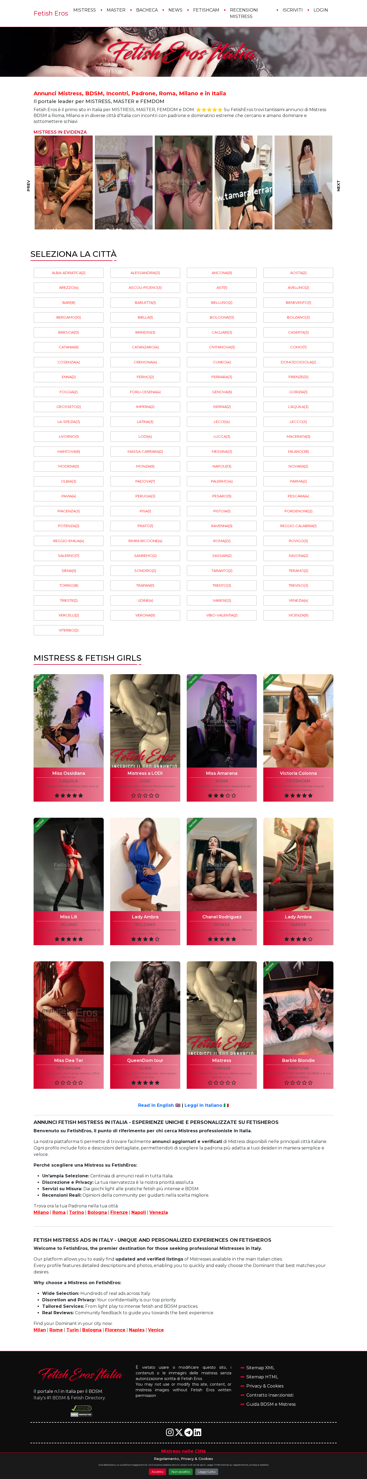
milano (68, 925)
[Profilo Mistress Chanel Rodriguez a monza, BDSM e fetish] (222, 864)
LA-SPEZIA (68, 421)
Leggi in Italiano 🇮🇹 (207, 1105)
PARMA (298, 481)
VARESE (222, 600)
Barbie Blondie (298, 1060)
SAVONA (298, 555)
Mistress (84, 10)
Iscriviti (293, 10)
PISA (145, 511)
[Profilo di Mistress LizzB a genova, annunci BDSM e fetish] (124, 182)
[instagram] (170, 1434)
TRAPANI (145, 585)
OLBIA (68, 481)
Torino (76, 1212)
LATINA (145, 421)
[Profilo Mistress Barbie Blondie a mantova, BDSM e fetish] (298, 1008)
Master (116, 10)
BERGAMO (68, 317)
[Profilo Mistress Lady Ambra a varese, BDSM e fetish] (298, 864)
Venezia (158, 1212)
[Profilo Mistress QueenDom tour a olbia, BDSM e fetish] (145, 1008)
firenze (222, 1068)
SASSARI (222, 555)
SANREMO (145, 555)
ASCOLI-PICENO (145, 287)
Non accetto (180, 1472)
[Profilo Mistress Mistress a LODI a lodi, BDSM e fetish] (145, 721)
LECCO (298, 421)
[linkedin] (197, 1434)
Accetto (157, 1472)
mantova (298, 1068)
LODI (145, 436)
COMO (298, 347)
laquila (69, 781)
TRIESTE (69, 600)
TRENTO (222, 585)
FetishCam (206, 10)
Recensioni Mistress (244, 13)
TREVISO (298, 585)
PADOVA (145, 481)
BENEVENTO (298, 302)
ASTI (222, 287)
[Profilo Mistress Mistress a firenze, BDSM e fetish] (222, 1008)
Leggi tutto (206, 1472)
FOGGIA (69, 392)
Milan (40, 1329)
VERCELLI (69, 615)
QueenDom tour (145, 1060)
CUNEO (222, 362)
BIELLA (145, 317)
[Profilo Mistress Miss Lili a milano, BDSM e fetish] (69, 864)
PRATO (145, 526)
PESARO (221, 496)
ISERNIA (222, 406)
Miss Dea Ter (68, 1060)
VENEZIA (298, 600)
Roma (59, 1212)
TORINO (68, 585)
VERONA (145, 615)
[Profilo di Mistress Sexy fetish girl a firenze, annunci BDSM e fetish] (184, 182)
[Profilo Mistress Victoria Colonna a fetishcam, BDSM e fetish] (298, 721)
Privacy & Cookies (264, 1386)
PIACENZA (68, 511)
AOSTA (298, 273)
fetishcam (298, 781)
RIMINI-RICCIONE (145, 541)
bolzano (145, 925)
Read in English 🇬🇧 (159, 1105)
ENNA (69, 377)
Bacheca (147, 10)
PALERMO (222, 481)
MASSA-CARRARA (145, 451)
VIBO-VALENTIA (222, 615)
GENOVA (222, 392)
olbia (145, 1068)
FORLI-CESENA (145, 392)
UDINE (145, 600)
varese (298, 925)
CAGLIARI (222, 332)
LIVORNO (69, 436)
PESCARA (298, 496)
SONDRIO (145, 570)
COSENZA (68, 362)
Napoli (138, 1212)
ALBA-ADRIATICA (68, 273)
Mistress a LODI (145, 773)
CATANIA (68, 347)
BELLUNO (221, 302)
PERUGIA (145, 496)
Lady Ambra (145, 916)
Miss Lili (68, 916)
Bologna (97, 1212)
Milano (41, 1212)
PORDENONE (298, 511)
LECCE (222, 421)
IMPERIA (145, 406)
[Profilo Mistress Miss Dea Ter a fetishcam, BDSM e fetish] (69, 1008)
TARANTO (221, 570)
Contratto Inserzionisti (269, 1395)
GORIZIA (298, 392)
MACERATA (298, 436)
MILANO (298, 451)
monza (222, 925)
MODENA (68, 466)
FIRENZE (298, 377)
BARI (68, 302)
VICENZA (298, 615)
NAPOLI (222, 466)
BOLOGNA (222, 317)
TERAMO (298, 570)
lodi (145, 781)
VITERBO (68, 630)
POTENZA (68, 526)
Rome (56, 1329)
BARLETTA (145, 302)
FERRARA (221, 377)
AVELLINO (298, 287)
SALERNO (68, 555)
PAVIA (69, 496)
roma (221, 781)
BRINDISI (145, 332)
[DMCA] (81, 1408)
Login (321, 10)
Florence (115, 1329)
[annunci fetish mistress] (81, 1374)
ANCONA (222, 273)
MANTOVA (68, 451)
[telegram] (189, 1434)
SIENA (69, 570)
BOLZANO (298, 317)
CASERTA (298, 332)
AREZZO (68, 287)
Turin (72, 1329)
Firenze (119, 1212)
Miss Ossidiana (68, 773)
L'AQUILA (298, 406)
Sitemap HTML (262, 1376)
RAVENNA (221, 526)
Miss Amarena (222, 773)
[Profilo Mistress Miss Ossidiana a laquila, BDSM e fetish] (69, 721)
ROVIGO (298, 541)
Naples (137, 1329)
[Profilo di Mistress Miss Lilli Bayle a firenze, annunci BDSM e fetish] (303, 182)
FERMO (145, 377)
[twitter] (179, 1434)
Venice (156, 1329)
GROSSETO (68, 406)
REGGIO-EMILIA (68, 541)
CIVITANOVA (222, 347)
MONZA (145, 466)
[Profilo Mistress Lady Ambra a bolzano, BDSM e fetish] (145, 864)
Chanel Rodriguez (222, 916)
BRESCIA (68, 332)
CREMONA (145, 362)
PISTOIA (222, 511)
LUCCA (222, 436)
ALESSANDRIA (145, 273)
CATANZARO (145, 347)
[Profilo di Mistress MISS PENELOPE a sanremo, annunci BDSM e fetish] (243, 182)
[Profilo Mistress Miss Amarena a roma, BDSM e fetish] (222, 721)
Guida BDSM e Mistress (271, 1404)
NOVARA (298, 466)
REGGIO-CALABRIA (298, 526)
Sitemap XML (260, 1367)
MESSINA (222, 451)
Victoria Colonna (298, 773)
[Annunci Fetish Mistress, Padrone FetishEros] (183, 52)
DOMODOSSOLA (298, 362)
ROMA (222, 541)
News (175, 10)
